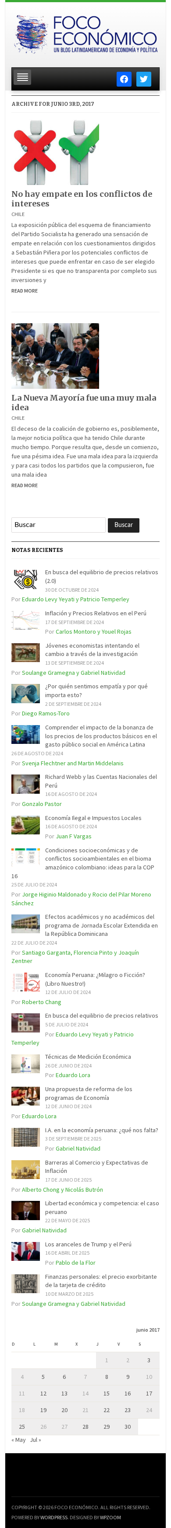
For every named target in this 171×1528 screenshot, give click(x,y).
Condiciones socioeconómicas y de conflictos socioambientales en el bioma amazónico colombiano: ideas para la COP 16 (82, 863)
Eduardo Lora (73, 1075)
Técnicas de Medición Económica (88, 1057)
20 (64, 1410)
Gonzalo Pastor (42, 804)
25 (22, 1426)
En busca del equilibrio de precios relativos (101, 1015)
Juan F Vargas (74, 836)
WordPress (54, 1517)
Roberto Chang (41, 1002)
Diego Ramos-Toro (46, 713)
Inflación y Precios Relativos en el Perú (95, 613)
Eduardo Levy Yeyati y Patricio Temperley (75, 599)
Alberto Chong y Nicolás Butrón (62, 1189)
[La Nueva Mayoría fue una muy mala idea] (55, 355)
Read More (24, 290)
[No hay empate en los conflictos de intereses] (55, 151)
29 (106, 1426)
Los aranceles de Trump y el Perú (88, 1244)
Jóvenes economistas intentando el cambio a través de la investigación (92, 650)
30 (128, 1426)
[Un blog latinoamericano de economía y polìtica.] (85, 32)
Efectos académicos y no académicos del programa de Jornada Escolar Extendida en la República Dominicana (101, 925)
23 (128, 1410)
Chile (18, 214)
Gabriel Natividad (78, 1148)
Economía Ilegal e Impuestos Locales (93, 818)
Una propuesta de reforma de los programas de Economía (88, 1093)
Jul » (35, 1440)
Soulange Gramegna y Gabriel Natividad (73, 673)
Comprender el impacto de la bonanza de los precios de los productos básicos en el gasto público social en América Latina (101, 735)
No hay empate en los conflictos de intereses (81, 199)
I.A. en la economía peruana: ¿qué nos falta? (101, 1130)
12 (43, 1393)
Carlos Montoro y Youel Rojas (94, 631)
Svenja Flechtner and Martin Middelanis (73, 763)
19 (43, 1410)
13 (64, 1393)
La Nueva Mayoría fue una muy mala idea (83, 402)
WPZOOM (110, 1517)
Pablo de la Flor (76, 1262)
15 (106, 1393)
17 (149, 1393)
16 (128, 1393)
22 (106, 1410)
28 (85, 1426)
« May (18, 1440)
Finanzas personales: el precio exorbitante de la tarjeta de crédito (101, 1281)
